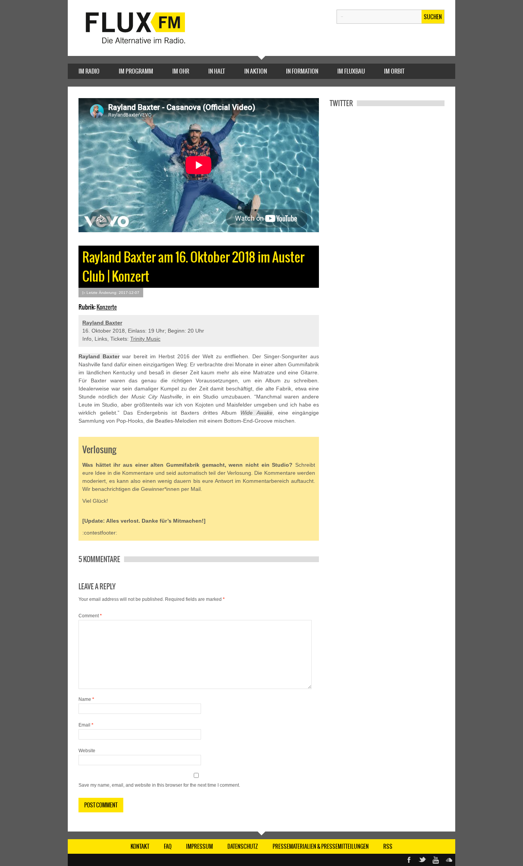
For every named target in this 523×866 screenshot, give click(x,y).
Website (86, 750)
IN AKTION (255, 71)
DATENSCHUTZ (242, 846)
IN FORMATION (302, 71)
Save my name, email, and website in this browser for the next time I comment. (159, 785)
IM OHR (180, 71)
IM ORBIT (394, 71)
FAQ (168, 846)
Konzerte (106, 307)
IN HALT (216, 71)
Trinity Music (145, 339)
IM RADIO (89, 71)
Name (86, 699)
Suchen (433, 17)
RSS (387, 846)
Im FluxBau (351, 71)
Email (85, 725)
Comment (90, 615)
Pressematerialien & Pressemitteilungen (321, 846)
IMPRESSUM (199, 846)
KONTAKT (140, 846)
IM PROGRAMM (136, 71)
